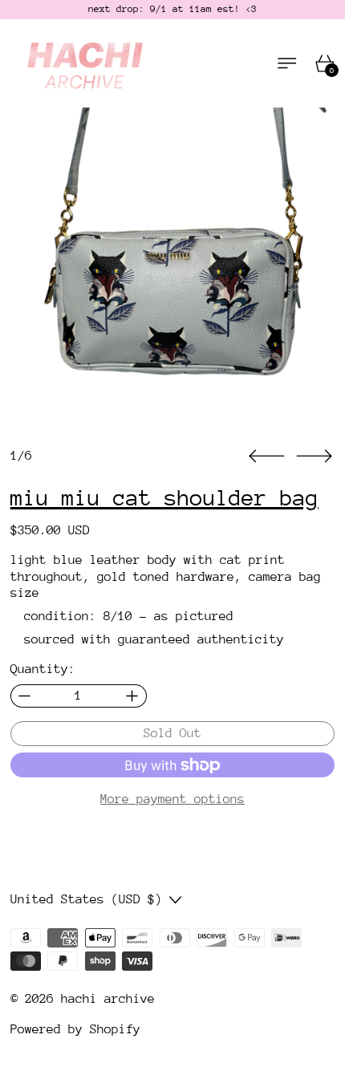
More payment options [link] (172, 799)
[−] (24, 696)
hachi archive (108, 999)
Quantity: (42, 669)
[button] (172, 270)
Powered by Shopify (75, 1029)
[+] (133, 696)
